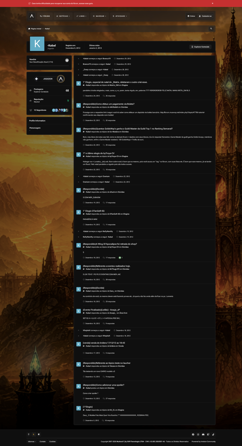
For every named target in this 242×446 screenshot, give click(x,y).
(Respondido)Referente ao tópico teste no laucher (106, 363)
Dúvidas (124, 107)
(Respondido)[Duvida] (93, 189)
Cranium (106, 176)
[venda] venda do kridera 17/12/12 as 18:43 (104, 343)
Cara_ (112, 291)
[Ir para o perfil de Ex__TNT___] (67, 110)
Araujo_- (113, 313)
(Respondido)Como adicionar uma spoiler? (103, 385)
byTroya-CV (114, 156)
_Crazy (85, 69)
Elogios (125, 85)
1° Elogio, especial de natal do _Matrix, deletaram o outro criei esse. (115, 82)
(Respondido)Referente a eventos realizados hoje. (106, 266)
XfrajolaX (86, 330)
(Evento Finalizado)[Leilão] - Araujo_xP (101, 310)
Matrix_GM (114, 85)
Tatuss (112, 366)
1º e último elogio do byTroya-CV (98, 153)
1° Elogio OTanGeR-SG (93, 211)
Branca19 (107, 59)
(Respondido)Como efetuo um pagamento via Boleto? (108, 104)
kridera (112, 346)
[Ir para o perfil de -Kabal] (78, 83)
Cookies (52, 441)
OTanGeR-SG (115, 214)
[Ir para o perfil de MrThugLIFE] (64, 110)
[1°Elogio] (88, 407)
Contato (43, 441)
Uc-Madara (114, 132)
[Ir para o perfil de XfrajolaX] (61, 110)
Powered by (204, 441)
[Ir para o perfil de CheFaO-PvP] (59, 110)
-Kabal (85, 59)
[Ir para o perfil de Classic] (56, 110)
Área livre (123, 313)
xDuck (112, 192)
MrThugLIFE (114, 269)
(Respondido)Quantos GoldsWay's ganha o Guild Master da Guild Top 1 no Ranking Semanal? (128, 128)
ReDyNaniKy (108, 231)
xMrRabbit (114, 107)
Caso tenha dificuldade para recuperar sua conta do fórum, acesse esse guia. (62, 3)
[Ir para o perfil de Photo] (53, 110)
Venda (121, 346)
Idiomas (31, 441)
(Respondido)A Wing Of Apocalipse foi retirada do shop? (110, 244)
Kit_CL (112, 410)
